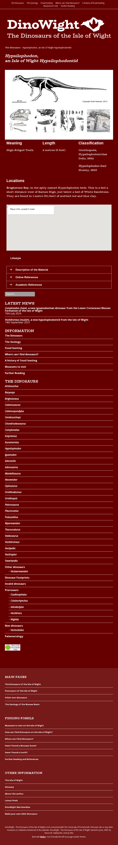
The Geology (32, 3)
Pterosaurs (11, 590)
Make (43, 836)
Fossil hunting (47, 3)
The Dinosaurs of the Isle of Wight (23, 684)
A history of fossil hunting (93, 3)
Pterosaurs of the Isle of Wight (21, 690)
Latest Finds (11, 800)
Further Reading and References (21, 759)
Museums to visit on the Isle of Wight (24, 725)
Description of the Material (32, 269)
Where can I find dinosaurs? (67, 3)
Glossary (9, 787)
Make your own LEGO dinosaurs (21, 813)
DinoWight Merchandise (17, 807)
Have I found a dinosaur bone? (21, 745)
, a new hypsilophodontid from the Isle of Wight (46, 319)
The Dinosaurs (17, 3)
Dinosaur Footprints (17, 577)
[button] (9, 121)
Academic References (29, 284)
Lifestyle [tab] (15, 258)
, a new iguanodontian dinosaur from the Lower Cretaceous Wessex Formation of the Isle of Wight (57, 309)
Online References (27, 277)
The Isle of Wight (14, 780)
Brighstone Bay (17, 188)
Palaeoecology (14, 636)
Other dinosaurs (15, 567)
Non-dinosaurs (14, 625)
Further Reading (68, 6)
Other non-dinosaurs (16, 697)
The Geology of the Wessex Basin (22, 704)
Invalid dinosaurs (15, 583)
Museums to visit (50, 6)
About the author (14, 793)
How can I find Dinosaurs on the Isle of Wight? (29, 732)
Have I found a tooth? (16, 752)
